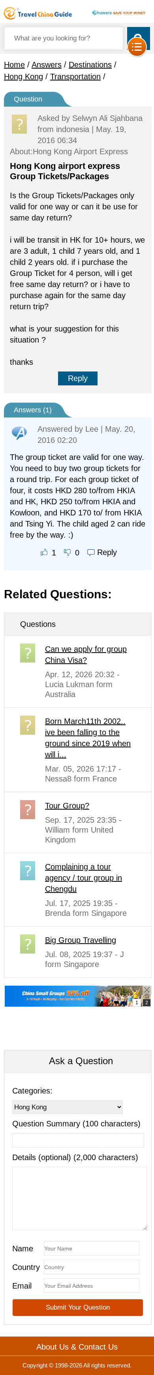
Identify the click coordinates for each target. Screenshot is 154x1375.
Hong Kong (23, 76)
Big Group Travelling (80, 940)
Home (14, 64)
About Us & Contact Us (77, 1346)
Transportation (75, 76)
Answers (47, 64)
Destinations (90, 64)
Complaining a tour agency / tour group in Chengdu (83, 877)
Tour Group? (67, 805)
